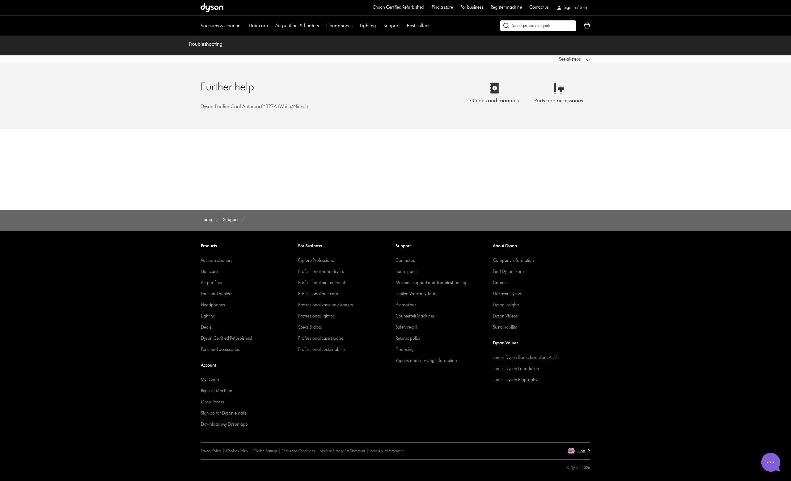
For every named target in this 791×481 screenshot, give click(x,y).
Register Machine (216, 391)
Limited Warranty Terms (417, 293)
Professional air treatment (321, 282)
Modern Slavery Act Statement (342, 451)
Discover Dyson (507, 293)
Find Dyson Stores (509, 271)
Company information (513, 260)
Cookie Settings (265, 451)
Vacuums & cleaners (221, 25)
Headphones (339, 25)
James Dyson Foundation (516, 368)
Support (391, 25)
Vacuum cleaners (216, 260)
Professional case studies (321, 338)
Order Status (212, 402)
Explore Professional (316, 260)
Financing (405, 349)
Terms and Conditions (298, 451)
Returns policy (408, 338)
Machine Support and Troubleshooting (431, 282)
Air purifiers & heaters (297, 25)
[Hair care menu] (271, 26)
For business (471, 7)
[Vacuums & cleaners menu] (244, 26)
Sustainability (505, 327)
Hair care (258, 25)
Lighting (368, 25)
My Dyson (210, 379)
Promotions (406, 305)
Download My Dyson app (224, 424)
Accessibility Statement (387, 451)
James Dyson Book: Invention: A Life (526, 357)
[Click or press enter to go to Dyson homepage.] (212, 7)
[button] (546, 59)
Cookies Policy (237, 451)
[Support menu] (403, 26)
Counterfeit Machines (415, 316)
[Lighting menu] (379, 26)
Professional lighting (316, 316)
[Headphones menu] (356, 26)
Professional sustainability (321, 349)
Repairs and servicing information (426, 360)
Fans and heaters (216, 293)
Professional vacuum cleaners (325, 305)
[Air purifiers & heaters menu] (322, 26)
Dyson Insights (506, 305)
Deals (206, 327)
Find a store (442, 7)
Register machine (506, 7)
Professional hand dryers (321, 271)
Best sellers (418, 25)
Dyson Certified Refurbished (398, 7)
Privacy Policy (211, 451)
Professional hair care (318, 293)
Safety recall (406, 327)
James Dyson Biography (515, 379)
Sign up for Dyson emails (224, 413)
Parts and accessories (220, 349)
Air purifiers (211, 282)
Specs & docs (310, 327)
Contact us (539, 7)
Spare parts (406, 271)
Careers (500, 282)
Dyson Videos (505, 316)
